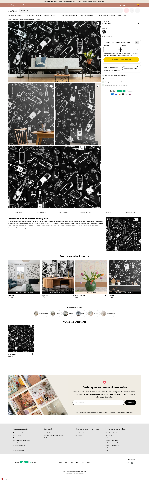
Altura (130, 48)
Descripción (18, 212)
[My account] (132, 10)
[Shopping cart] (137, 10)
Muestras (108, 212)
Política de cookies (110, 447)
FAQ (106, 450)
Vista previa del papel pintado (121, 60)
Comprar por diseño (18, 450)
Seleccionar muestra (130, 69)
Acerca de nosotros (79, 433)
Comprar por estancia (19, 445)
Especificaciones (41, 212)
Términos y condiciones (111, 440)
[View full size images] (98, 23)
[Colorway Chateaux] (104, 32)
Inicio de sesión (129, 5)
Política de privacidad (111, 443)
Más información (122, 85)
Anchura (111, 48)
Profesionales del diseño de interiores (54, 435)
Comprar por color (18, 447)
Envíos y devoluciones (111, 438)
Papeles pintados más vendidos (21, 440)
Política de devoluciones (112, 445)
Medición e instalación (111, 433)
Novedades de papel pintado (21, 443)
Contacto (77, 438)
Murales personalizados (19, 433)
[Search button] (121, 10)
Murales (15, 438)
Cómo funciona (63, 212)
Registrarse (130, 402)
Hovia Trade (47, 433)
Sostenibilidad (78, 435)
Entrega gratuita (85, 212)
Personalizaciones (130, 212)
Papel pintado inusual (29, 19)
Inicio (9, 19)
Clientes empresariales (50, 438)
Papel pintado (15, 19)
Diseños (21, 19)
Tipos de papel (109, 435)
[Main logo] (13, 10)
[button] (138, 5)
